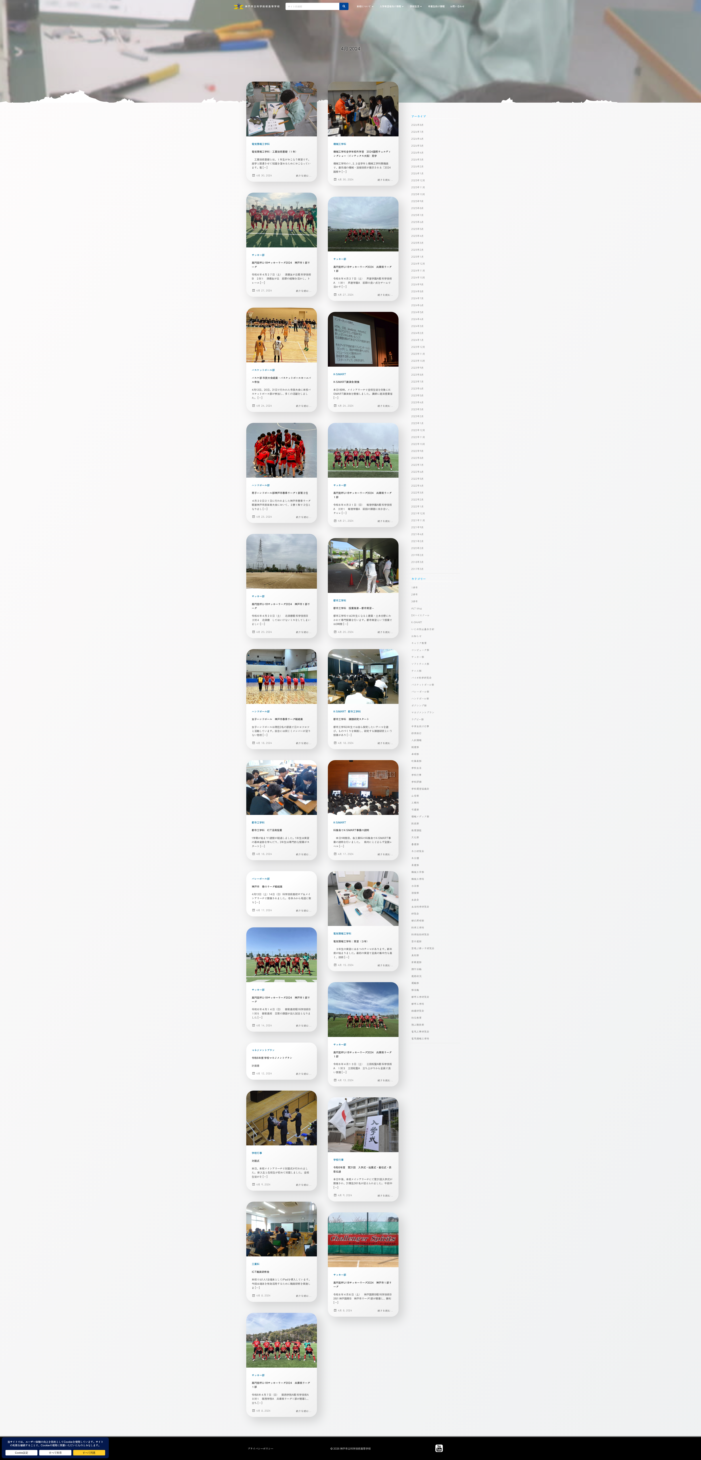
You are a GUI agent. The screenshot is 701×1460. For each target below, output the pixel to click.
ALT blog (416, 608)
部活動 (415, 990)
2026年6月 (417, 138)
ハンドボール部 (261, 485)
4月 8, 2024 (263, 1295)
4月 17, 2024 (345, 854)
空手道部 (416, 941)
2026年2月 (417, 166)
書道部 (415, 844)
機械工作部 (417, 872)
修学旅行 (416, 733)
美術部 (415, 955)
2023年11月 (418, 354)
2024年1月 (417, 340)
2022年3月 (417, 492)
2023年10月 (418, 360)
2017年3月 (417, 569)
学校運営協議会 (420, 788)
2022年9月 (417, 451)
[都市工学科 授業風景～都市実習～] (363, 565)
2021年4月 (417, 534)
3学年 (414, 601)
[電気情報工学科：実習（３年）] (363, 898)
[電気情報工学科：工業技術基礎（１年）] (281, 108)
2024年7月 (417, 298)
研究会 (415, 913)
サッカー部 (258, 255)
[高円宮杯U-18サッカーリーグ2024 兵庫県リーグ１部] (363, 224)
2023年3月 (417, 409)
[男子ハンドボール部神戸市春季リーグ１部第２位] (281, 450)
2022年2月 (417, 499)
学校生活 (414, 6)
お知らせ (416, 636)
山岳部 (415, 795)
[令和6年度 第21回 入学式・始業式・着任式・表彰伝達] (363, 1124)
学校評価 (416, 781)
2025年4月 (417, 236)
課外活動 (416, 969)
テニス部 (416, 670)
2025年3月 (417, 242)
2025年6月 (417, 222)
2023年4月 (417, 402)
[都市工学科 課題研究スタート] (363, 676)
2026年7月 (417, 131)
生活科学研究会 (420, 906)
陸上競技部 (417, 1024)
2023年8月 (417, 374)
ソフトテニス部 (420, 664)
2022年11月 (418, 437)
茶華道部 (416, 962)
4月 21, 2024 (345, 520)
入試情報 (416, 740)
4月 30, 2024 (264, 175)
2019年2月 (417, 555)
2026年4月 (417, 152)
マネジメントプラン (263, 1050)
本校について (364, 6)
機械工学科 (339, 144)
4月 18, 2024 (264, 743)
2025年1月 (417, 256)
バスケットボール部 (263, 370)
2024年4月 (417, 319)
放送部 (415, 823)
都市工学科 (339, 600)
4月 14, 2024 (264, 1025)
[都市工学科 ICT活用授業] (281, 787)
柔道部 (415, 865)
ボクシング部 (419, 705)
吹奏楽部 (416, 761)
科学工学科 (417, 927)
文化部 (415, 837)
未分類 (415, 858)
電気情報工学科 (261, 144)
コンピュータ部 (420, 650)
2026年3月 (417, 159)
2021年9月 (417, 527)
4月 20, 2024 (264, 632)
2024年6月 (417, 305)
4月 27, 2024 (264, 290)
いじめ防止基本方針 (422, 629)
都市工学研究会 (420, 997)
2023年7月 (417, 381)
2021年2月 (417, 541)
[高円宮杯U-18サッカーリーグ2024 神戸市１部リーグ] (281, 219)
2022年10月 (418, 444)
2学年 (414, 594)
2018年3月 (417, 562)
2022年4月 (417, 485)
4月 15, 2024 (345, 965)
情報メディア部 (420, 816)
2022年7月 (417, 465)
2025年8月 (417, 208)
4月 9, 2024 (263, 1184)
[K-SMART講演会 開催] (363, 339)
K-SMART (339, 374)
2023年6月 (417, 388)
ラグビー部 (417, 719)
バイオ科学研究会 (421, 677)
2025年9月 (417, 201)
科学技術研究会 (420, 934)
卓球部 (415, 754)
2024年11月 (418, 270)
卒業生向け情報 (436, 6)
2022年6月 (417, 471)
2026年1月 (417, 173)
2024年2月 (417, 333)
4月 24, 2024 (264, 405)
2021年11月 (418, 520)
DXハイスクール (420, 615)
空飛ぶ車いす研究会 (422, 948)
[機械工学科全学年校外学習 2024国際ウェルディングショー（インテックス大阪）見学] (363, 108)
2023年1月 (417, 423)
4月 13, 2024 (345, 1080)
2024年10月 (418, 277)
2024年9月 (417, 284)
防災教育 (416, 1017)
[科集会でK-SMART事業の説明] (363, 787)
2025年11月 (418, 187)
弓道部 (415, 809)
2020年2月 (417, 548)
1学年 (414, 587)
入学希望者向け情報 (390, 6)
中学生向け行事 (420, 726)
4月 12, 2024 (264, 1073)
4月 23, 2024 (264, 516)
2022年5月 (417, 478)
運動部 (415, 983)
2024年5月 (417, 312)
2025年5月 (417, 229)
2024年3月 (417, 326)
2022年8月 (417, 458)
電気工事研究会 (420, 1031)
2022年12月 (418, 430)
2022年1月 (417, 506)
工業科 (255, 1264)
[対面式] (281, 1117)
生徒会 (415, 899)
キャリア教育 (419, 643)
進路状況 (416, 976)
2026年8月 (417, 125)
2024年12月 (418, 263)
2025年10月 (418, 194)
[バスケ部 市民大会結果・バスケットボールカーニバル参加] (281, 335)
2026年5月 (417, 145)
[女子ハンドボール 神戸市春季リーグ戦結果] (281, 676)
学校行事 (257, 1153)
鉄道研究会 (417, 1010)
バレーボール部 (261, 878)
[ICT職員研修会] (281, 1228)
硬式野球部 (417, 920)
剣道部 (415, 747)
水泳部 (415, 886)
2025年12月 (418, 180)
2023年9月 (417, 367)
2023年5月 (417, 395)
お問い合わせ (457, 6)
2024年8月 (417, 291)
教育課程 (416, 830)
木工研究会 (417, 851)
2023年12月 (418, 347)
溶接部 (415, 893)
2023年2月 (417, 416)
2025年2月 (417, 249)
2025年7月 (417, 215)
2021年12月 (418, 513)
